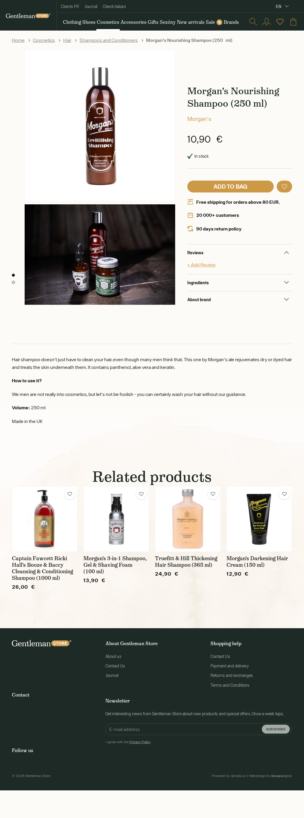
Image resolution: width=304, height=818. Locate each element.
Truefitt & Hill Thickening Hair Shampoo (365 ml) (186, 562)
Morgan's (199, 118)
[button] (284, 186)
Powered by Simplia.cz (229, 776)
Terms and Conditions (229, 685)
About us (113, 656)
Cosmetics (44, 40)
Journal (90, 6)
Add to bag (230, 186)
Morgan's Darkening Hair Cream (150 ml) (257, 562)
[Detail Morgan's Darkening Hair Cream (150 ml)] (259, 519)
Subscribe (276, 729)
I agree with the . (128, 742)
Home (18, 40)
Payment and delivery (229, 666)
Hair (67, 40)
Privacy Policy (140, 742)
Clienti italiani (114, 6)
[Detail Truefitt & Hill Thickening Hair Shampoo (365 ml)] (188, 519)
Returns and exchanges (231, 675)
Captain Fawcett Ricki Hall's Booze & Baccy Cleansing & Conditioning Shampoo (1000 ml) (42, 568)
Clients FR (70, 6)
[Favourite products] (280, 21)
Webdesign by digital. (270, 776)
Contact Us (115, 666)
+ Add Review (201, 264)
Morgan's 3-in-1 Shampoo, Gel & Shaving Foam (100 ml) (115, 565)
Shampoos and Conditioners (109, 40)
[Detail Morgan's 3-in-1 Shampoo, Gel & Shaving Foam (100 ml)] (116, 519)
